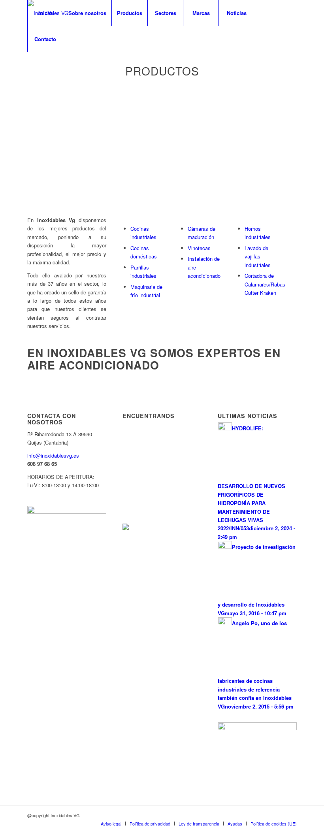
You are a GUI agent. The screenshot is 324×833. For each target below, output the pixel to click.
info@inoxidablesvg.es (53, 455)
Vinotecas (199, 248)
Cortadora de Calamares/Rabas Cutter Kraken (265, 284)
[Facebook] (30, 65)
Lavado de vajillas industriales (258, 256)
